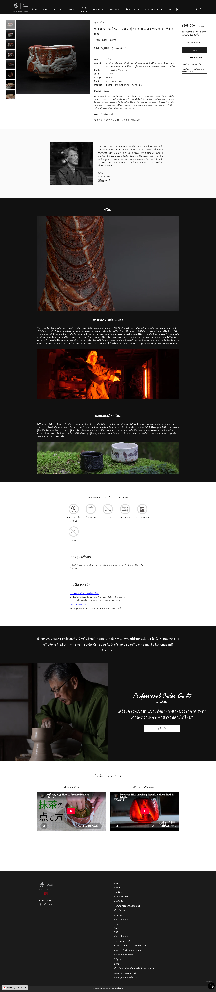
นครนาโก (98, 9)
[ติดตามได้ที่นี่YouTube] (50, 904)
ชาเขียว (100, 23)
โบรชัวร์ (118, 929)
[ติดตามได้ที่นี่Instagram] (45, 904)
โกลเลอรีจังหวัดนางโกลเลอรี (128, 906)
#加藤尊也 (98, 120)
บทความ (118, 915)
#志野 (116, 120)
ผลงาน (117, 887)
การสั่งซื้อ (118, 901)
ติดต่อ (117, 964)
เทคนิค (72, 9)
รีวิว (116, 924)
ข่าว (116, 932)
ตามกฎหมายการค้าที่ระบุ (126, 977)
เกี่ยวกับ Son (132, 9)
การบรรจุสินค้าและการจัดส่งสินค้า (85, 593)
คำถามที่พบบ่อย (153, 9)
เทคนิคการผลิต (121, 897)
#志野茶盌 (125, 120)
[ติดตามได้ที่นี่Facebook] (40, 904)
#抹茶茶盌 (135, 120)
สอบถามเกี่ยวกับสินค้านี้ (103, 114)
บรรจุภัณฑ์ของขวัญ (123, 955)
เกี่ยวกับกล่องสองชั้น (78, 604)
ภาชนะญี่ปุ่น (173, 9)
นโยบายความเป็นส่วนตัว (126, 973)
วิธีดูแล (117, 959)
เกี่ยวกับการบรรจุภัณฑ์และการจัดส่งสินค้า (193, 70)
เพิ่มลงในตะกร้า (194, 43)
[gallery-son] (14, 6)
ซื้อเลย (195, 50)
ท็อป (34, 9)
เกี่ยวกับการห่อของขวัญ (191, 64)
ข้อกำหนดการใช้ (122, 941)
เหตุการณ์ (114, 9)
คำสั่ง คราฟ (84, 10)
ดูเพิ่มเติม (162, 728)
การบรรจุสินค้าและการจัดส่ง (127, 950)
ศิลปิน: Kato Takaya (105, 39)
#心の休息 (108, 120)
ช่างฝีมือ (59, 9)
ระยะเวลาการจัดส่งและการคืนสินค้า (131, 946)
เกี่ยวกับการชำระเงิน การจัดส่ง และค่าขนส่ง (135, 968)
